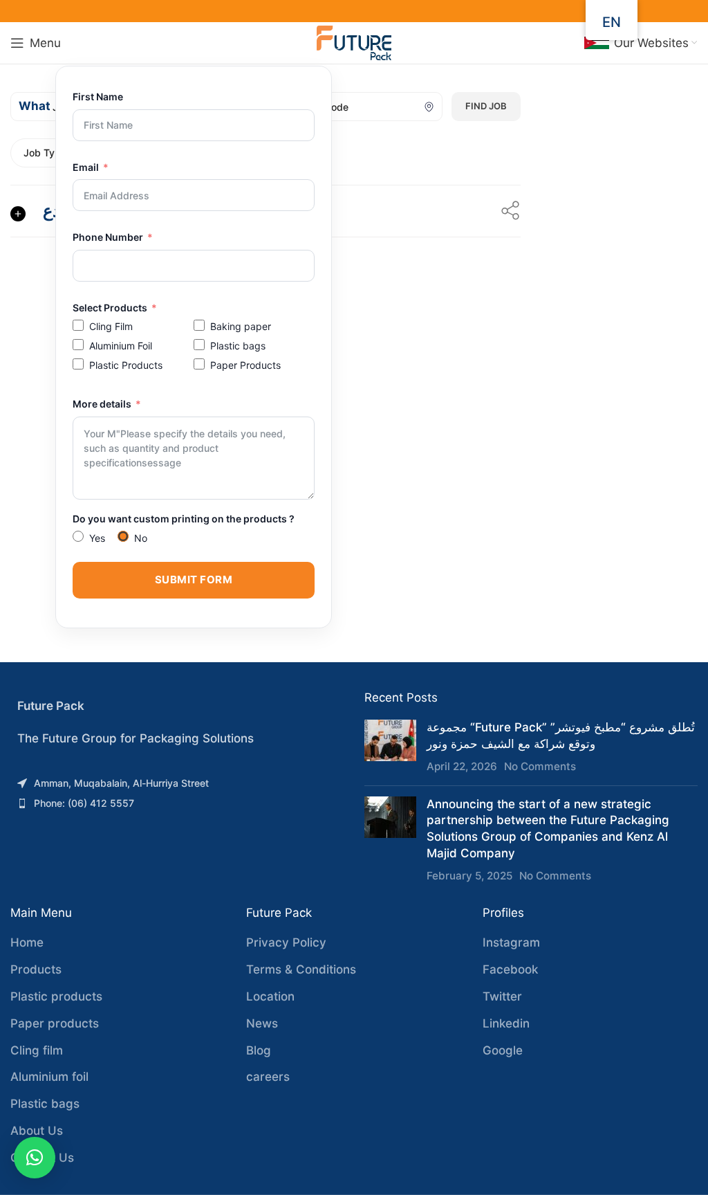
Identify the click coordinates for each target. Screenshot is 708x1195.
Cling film (36, 1050)
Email (86, 167)
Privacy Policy (286, 942)
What (34, 106)
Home (27, 942)
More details (102, 404)
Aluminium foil (49, 1077)
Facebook (510, 969)
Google (503, 1050)
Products (36, 969)
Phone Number (108, 237)
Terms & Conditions (301, 969)
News (262, 1023)
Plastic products (56, 996)
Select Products (110, 307)
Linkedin (506, 1023)
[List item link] (177, 783)
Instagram (511, 942)
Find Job (486, 105)
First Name (98, 96)
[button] (34, 1157)
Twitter (502, 996)
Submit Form (194, 579)
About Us (36, 1131)
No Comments (540, 766)
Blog (258, 1050)
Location (270, 996)
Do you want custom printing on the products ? (184, 518)
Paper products (54, 1023)
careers (268, 1077)
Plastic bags (45, 1104)
